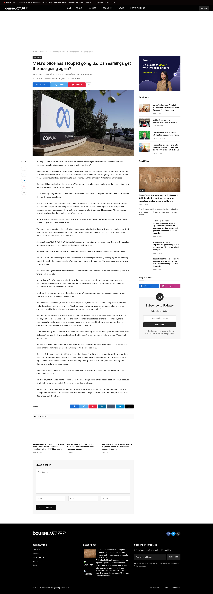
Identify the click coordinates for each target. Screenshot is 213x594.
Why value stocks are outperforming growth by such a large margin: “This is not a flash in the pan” (166, 246)
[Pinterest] (23, 186)
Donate (204, 8)
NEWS (121, 8)
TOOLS (79, 8)
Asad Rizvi (65, 588)
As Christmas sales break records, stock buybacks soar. (165, 121)
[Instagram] (178, 534)
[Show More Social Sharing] (88, 84)
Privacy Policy (161, 334)
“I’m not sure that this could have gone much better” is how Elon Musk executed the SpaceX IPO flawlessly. (48, 446)
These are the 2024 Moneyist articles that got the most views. (166, 133)
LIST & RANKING (137, 8)
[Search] (208, 2)
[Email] (23, 192)
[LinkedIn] (23, 180)
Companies (37, 57)
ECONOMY (107, 8)
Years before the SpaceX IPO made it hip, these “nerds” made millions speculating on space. (117, 446)
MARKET (92, 8)
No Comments (75, 79)
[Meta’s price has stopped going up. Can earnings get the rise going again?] (83, 123)
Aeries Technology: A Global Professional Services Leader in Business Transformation (166, 107)
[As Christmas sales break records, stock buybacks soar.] (144, 123)
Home (35, 52)
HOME (68, 8)
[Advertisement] (106, 31)
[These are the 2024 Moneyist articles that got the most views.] (144, 135)
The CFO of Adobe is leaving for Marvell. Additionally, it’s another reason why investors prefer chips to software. (158, 198)
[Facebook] (23, 168)
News (142, 190)
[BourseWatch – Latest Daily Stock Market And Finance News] (15, 8)
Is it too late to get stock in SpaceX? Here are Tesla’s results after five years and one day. (82, 446)
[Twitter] (23, 174)
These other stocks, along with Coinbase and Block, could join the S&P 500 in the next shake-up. (166, 147)
